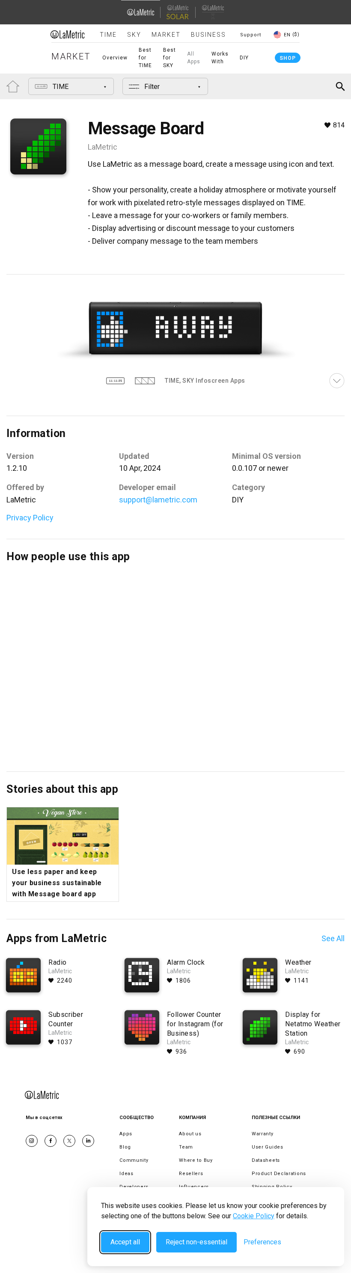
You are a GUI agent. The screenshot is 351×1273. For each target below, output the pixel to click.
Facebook (51, 1141)
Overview (115, 58)
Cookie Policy (253, 1216)
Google (88, 1141)
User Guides (267, 1147)
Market (166, 34)
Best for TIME (145, 57)
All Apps (193, 58)
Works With (220, 58)
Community (133, 1160)
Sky (134, 34)
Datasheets (266, 1160)
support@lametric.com (158, 499)
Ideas (126, 1173)
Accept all (125, 1242)
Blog (125, 1147)
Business (208, 34)
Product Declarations (279, 1173)
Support (250, 35)
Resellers (191, 1173)
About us (190, 1134)
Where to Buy (195, 1160)
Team (186, 1147)
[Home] (68, 34)
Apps (125, 1134)
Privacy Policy (30, 517)
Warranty (263, 1134)
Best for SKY (169, 57)
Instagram (32, 1141)
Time (108, 34)
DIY (244, 58)
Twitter (69, 1141)
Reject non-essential (196, 1242)
